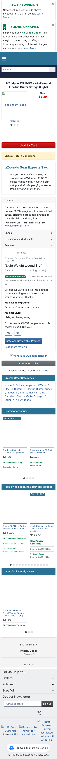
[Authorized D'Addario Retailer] (28, 355)
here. (45, 370)
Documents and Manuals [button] (28, 239)
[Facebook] (17, 714)
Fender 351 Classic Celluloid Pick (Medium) (14, 451)
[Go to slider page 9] (34, 564)
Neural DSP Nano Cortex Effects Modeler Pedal (14, 527)
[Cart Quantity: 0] (41, 58)
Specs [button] (28, 233)
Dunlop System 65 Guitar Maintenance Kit (42, 451)
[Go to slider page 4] (33, 477)
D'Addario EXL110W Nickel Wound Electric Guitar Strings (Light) (13, 613)
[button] (4, 58)
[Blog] (7, 714)
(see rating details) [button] (35, 270)
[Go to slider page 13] (46, 564)
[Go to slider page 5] (22, 564)
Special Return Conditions (20, 155)
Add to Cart (28, 145)
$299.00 (35, 535)
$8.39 (7, 619)
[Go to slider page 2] (14, 124)
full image (14, 121)
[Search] (52, 69)
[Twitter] (39, 714)
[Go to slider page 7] (28, 564)
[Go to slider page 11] (40, 564)
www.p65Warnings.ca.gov (17, 226)
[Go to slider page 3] (17, 124)
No (17, 332)
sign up (47, 703)
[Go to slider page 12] (43, 564)
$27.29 (35, 456)
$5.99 (7, 456)
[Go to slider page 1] (11, 124)
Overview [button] (28, 200)
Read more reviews (16, 346)
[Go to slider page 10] (37, 564)
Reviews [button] (28, 245)
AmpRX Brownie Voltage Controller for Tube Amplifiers (41, 528)
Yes (8, 332)
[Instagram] (28, 714)
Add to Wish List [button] (28, 363)
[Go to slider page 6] (25, 564)
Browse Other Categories (28, 378)
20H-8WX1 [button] (28, 652)
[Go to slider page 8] (31, 564)
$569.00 (8, 532)
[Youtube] (50, 714)
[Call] (52, 59)
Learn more (29, 48)
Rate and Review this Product (23, 340)
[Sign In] (46, 58)
